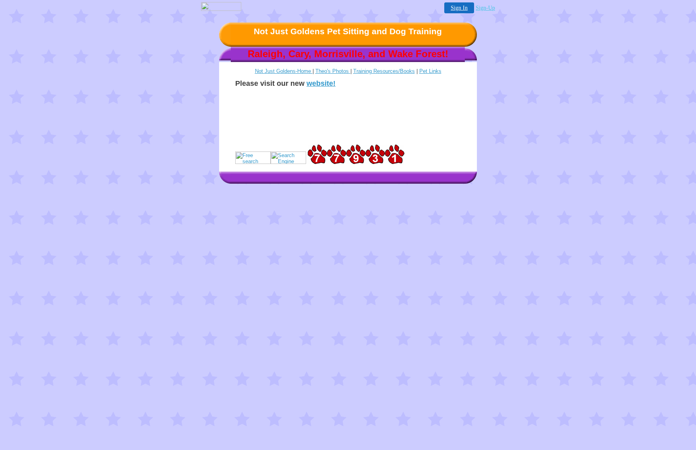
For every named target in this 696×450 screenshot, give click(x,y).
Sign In (459, 8)
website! (321, 83)
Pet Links (430, 71)
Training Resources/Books (384, 71)
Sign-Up (485, 8)
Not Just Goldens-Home (284, 71)
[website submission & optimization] (253, 162)
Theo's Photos (332, 71)
